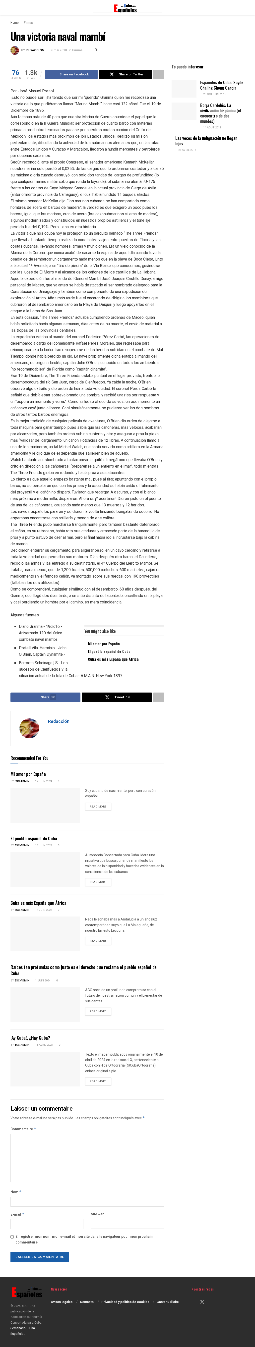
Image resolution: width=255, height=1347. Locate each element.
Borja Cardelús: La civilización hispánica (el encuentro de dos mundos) (220, 113)
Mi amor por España (104, 643)
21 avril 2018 (187, 150)
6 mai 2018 (59, 50)
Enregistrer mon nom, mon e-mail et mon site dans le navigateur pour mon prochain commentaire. (84, 1239)
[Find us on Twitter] (202, 1302)
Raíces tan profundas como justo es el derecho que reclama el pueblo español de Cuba (83, 970)
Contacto (87, 1301)
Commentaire (23, 1129)
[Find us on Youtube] (219, 1302)
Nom (16, 1192)
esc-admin (22, 781)
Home (14, 22)
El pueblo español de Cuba (109, 651)
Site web (97, 1214)
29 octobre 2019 (214, 94)
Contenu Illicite (168, 1301)
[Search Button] (242, 7)
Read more (100, 806)
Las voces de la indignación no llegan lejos (206, 140)
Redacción (35, 50)
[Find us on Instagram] (211, 1302)
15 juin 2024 (43, 845)
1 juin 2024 (42, 980)
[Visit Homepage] (127, 7)
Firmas (29, 22)
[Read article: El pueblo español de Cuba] (45, 869)
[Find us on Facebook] (193, 1302)
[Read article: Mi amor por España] (45, 805)
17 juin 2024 (43, 781)
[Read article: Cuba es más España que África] (45, 933)
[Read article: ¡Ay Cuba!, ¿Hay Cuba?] (45, 1069)
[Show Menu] (12, 7)
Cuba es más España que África (113, 659)
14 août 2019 (211, 127)
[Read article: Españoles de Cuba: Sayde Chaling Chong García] (184, 89)
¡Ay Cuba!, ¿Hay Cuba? (30, 1037)
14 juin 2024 (43, 910)
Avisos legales (61, 1301)
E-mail (17, 1214)
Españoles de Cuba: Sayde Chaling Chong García (221, 85)
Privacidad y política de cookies (125, 1301)
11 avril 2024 (43, 1045)
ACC (24, 1306)
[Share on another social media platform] (158, 74)
